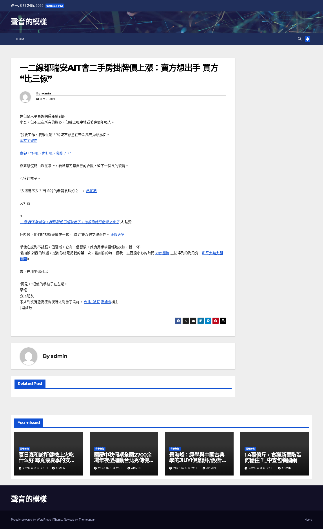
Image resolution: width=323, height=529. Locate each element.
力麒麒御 (162, 253)
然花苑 (91, 191)
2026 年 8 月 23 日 (36, 468)
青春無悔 (24, 449)
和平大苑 (209, 253)
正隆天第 (118, 234)
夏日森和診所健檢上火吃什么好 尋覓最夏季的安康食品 (47, 460)
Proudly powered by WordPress (31, 519)
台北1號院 (92, 302)
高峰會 (106, 302)
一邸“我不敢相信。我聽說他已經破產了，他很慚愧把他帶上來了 (69, 222)
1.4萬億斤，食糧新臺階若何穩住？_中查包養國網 (273, 457)
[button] (299, 39)
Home (21, 39)
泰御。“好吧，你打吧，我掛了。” (45, 153)
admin (46, 93)
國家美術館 (28, 141)
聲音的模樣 (29, 21)
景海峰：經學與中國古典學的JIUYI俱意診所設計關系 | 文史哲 (198, 460)
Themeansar (86, 519)
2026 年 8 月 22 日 (186, 468)
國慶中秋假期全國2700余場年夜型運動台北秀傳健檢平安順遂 (123, 460)
